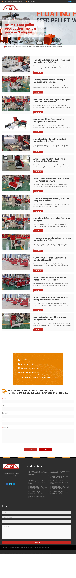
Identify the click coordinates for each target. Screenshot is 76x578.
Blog (13, 46)
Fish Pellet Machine (21, 46)
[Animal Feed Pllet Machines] (11, 468)
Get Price (38, 72)
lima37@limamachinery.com (29, 360)
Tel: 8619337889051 (27, 364)
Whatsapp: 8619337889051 (29, 368)
